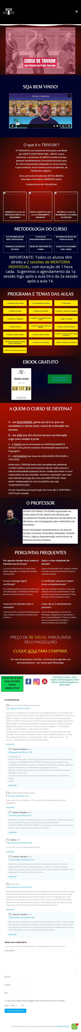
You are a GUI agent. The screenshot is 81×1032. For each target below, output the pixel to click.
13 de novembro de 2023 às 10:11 (21, 860)
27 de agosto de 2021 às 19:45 (17, 708)
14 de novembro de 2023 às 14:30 (21, 917)
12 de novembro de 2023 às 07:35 (19, 843)
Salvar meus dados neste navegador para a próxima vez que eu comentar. (36, 1001)
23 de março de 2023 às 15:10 (19, 815)
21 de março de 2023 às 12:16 (17, 796)
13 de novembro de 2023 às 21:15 (19, 887)
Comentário (10, 950)
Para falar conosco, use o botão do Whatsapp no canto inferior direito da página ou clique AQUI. (65, 681)
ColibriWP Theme (62, 1026)
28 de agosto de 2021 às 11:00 (20, 752)
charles (13, 840)
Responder (10, 744)
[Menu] (76, 11)
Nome (8, 977)
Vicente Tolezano (20, 749)
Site (6, 993)
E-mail (8, 985)
